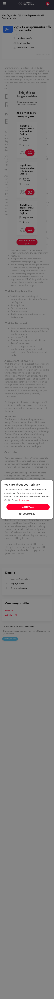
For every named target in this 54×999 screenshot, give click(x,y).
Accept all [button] (28, 507)
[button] (27, 514)
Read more (23, 500)
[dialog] (27, 499)
